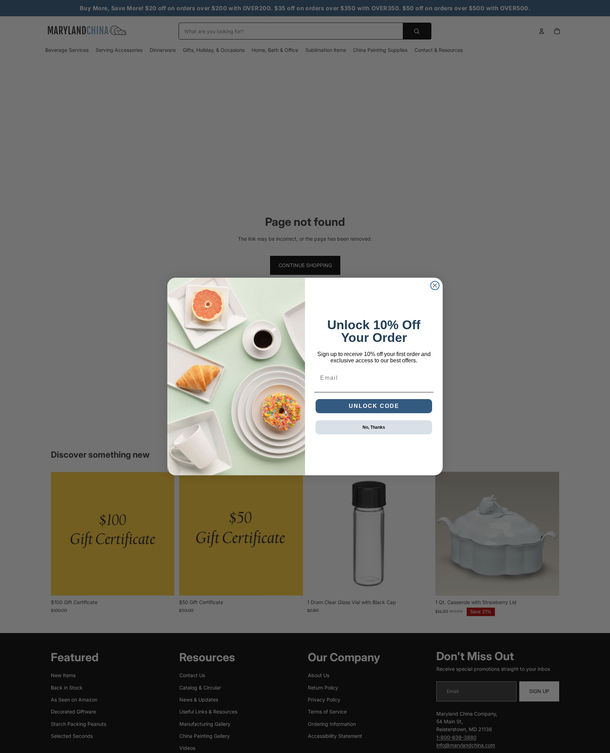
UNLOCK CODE (374, 406)
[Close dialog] (435, 285)
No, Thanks (374, 427)
